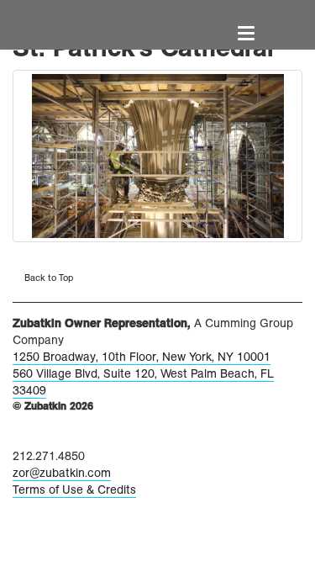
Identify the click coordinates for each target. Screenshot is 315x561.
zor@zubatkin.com (62, 473)
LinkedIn (23, 437)
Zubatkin (78, 23)
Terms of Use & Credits (74, 490)
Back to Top (47, 277)
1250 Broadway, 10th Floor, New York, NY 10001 (141, 357)
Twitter (61, 437)
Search (293, 40)
